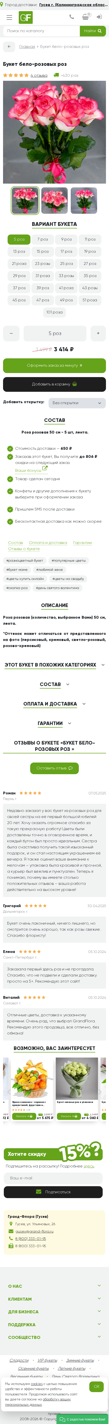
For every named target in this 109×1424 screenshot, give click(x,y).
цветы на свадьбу (69, 579)
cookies (37, 1384)
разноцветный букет (25, 560)
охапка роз (17, 588)
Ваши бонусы (28, 471)
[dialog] (71, 17)
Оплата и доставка (48, 543)
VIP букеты (47, 1361)
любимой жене (50, 570)
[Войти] (99, 17)
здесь (89, 1166)
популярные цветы (70, 560)
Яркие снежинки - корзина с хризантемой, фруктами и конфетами (29, 1104)
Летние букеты (71, 1369)
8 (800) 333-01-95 (30, 1239)
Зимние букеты (80, 1361)
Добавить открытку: (23, 402)
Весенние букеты (26, 1377)
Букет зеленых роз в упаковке (75, 1102)
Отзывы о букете (24, 549)
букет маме (18, 570)
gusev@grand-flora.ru (34, 1231)
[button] (82, 1419)
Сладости (18, 1361)
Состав (15, 543)
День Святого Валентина (75, 1377)
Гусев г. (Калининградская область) (74, 5)
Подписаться (57, 1192)
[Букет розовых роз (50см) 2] (54, 200)
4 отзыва (39, 76)
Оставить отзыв (51, 768)
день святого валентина (58, 588)
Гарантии (82, 543)
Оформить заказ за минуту (52, 366)
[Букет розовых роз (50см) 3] (84, 200)
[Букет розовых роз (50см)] (25, 200)
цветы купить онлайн (26, 579)
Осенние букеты (33, 1369)
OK (97, 1387)
